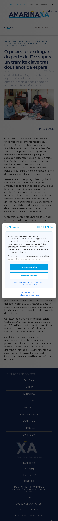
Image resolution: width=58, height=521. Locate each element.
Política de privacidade (29, 295)
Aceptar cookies (29, 267)
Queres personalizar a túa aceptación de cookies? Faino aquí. (29, 283)
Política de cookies (29, 293)
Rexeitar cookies (29, 276)
